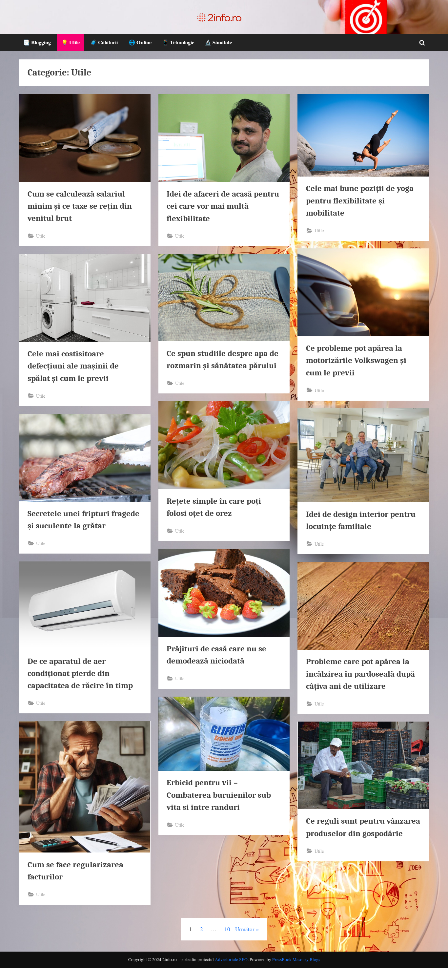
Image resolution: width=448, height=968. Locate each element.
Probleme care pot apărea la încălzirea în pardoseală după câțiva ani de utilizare (360, 673)
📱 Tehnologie (178, 42)
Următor (245, 929)
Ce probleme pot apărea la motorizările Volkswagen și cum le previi (356, 360)
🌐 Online (140, 42)
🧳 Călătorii (104, 42)
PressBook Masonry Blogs (296, 959)
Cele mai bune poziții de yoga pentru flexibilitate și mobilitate (360, 200)
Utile (40, 236)
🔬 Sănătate (218, 42)
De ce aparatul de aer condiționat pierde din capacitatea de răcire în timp (80, 673)
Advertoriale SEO (231, 959)
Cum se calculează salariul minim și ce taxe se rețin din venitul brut (80, 206)
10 (227, 929)
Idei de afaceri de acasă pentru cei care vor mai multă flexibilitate (223, 206)
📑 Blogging (37, 42)
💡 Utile (70, 42)
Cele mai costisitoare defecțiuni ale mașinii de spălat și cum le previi (73, 366)
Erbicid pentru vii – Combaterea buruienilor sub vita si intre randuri (219, 794)
